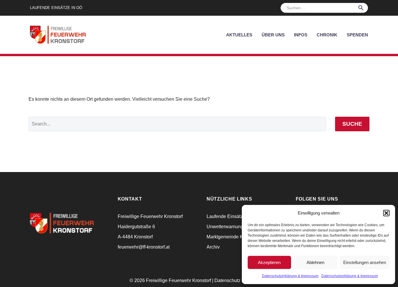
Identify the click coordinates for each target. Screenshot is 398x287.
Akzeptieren (269, 262)
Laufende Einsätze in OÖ (56, 8)
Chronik (327, 34)
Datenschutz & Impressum (241, 280)
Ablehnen (315, 262)
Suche (352, 124)
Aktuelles (239, 34)
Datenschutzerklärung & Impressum (290, 276)
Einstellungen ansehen (364, 262)
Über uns (273, 34)
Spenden (357, 34)
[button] (386, 213)
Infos (300, 34)
